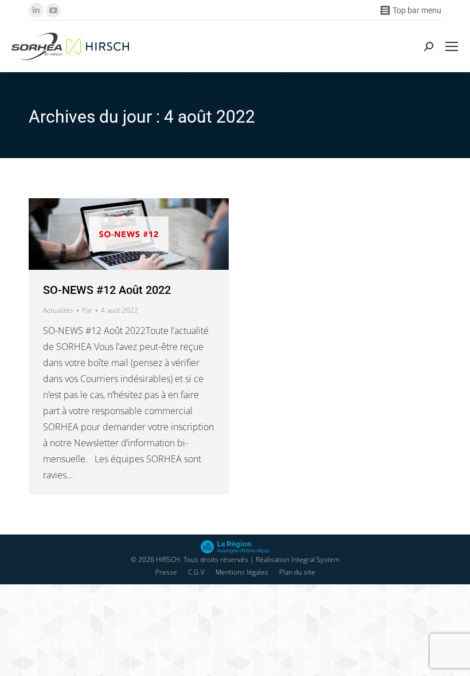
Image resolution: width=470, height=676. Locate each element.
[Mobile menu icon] (452, 46)
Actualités (58, 310)
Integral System (315, 559)
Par (87, 310)
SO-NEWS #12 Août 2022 (107, 290)
